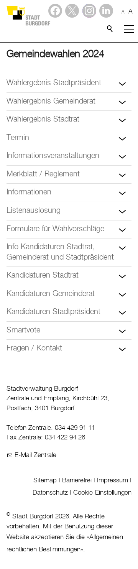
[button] (106, 11)
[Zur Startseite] (28, 15)
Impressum (112, 480)
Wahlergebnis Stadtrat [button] (43, 119)
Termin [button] (18, 138)
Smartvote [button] (23, 330)
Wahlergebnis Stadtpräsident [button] (54, 83)
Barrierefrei (77, 480)
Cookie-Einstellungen (102, 492)
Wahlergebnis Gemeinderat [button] (51, 101)
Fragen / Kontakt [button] (34, 348)
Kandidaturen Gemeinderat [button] (51, 294)
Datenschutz (50, 492)
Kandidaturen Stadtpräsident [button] (53, 312)
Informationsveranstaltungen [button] (53, 156)
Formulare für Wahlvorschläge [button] (55, 229)
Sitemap (45, 480)
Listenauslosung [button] (34, 211)
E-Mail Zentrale (35, 455)
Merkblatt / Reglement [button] (43, 174)
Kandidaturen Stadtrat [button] (43, 275)
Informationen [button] (29, 192)
